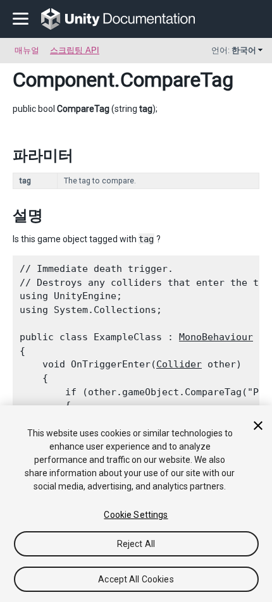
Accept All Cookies (136, 579)
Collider (179, 364)
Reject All (136, 544)
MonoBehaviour (216, 337)
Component (63, 80)
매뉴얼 (27, 50)
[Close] (258, 425)
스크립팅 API (74, 50)
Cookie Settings (136, 515)
